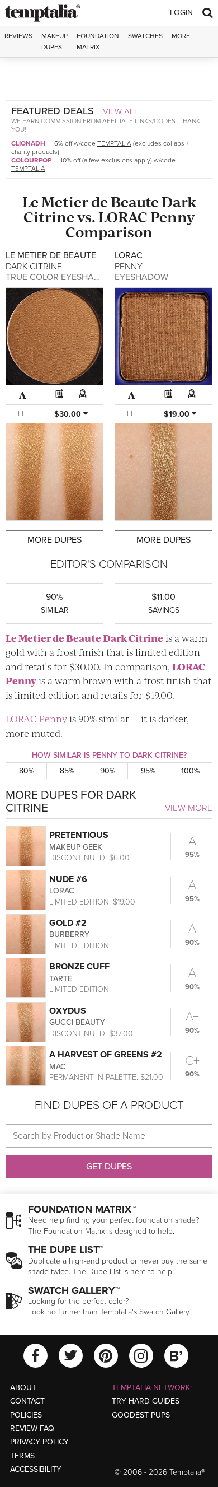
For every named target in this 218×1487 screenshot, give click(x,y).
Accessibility (35, 1469)
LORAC (123, 216)
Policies (26, 1415)
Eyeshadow (141, 277)
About (23, 1387)
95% (148, 771)
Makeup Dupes (54, 41)
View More (188, 808)
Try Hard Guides (145, 1401)
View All (121, 111)
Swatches (145, 36)
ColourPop (31, 160)
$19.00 (178, 414)
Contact (27, 1401)
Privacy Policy (39, 1442)
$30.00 (68, 414)
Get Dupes (109, 1166)
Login (181, 12)
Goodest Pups (141, 1415)
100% (190, 771)
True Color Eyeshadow (60, 277)
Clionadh (28, 143)
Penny (172, 216)
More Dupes (54, 540)
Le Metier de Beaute (90, 201)
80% (26, 771)
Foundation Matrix (98, 41)
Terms (22, 1456)
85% (67, 771)
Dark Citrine (133, 638)
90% (107, 771)
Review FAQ (32, 1428)
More (181, 36)
